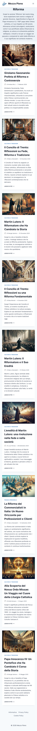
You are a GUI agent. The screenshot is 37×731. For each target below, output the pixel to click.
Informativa (13, 712)
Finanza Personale (10, 500)
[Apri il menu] (33, 3)
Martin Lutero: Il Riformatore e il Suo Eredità (16, 362)
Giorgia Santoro (12, 233)
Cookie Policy (18, 716)
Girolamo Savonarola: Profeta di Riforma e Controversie (17, 76)
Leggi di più (9, 112)
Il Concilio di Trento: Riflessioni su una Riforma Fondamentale (18, 292)
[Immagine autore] (5, 84)
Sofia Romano (12, 601)
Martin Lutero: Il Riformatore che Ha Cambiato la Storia (16, 225)
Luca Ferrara (12, 445)
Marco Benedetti (13, 159)
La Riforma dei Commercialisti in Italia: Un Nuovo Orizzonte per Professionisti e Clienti (18, 511)
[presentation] (18, 55)
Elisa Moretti (11, 300)
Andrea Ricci (12, 84)
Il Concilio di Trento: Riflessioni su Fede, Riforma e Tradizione (17, 151)
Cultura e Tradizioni (11, 69)
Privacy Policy (23, 712)
